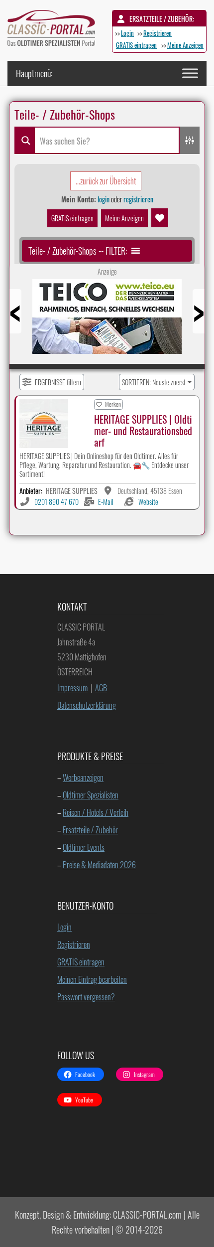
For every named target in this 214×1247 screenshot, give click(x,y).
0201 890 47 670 (56, 501)
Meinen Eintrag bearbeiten (92, 979)
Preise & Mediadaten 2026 (99, 865)
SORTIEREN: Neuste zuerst (154, 382)
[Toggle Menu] (190, 73)
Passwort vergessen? (86, 997)
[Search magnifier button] (24, 140)
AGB (101, 688)
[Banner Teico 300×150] (107, 319)
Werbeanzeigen (83, 777)
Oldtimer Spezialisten (90, 795)
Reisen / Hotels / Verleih (95, 812)
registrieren (138, 199)
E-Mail (105, 501)
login (103, 199)
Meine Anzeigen (185, 45)
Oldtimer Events (84, 847)
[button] (77, 250)
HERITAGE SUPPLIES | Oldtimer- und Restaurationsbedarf (143, 431)
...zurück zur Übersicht (106, 181)
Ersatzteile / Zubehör (90, 830)
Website (148, 501)
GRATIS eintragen (136, 45)
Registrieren (157, 33)
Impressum (72, 688)
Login (127, 33)
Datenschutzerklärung (86, 705)
